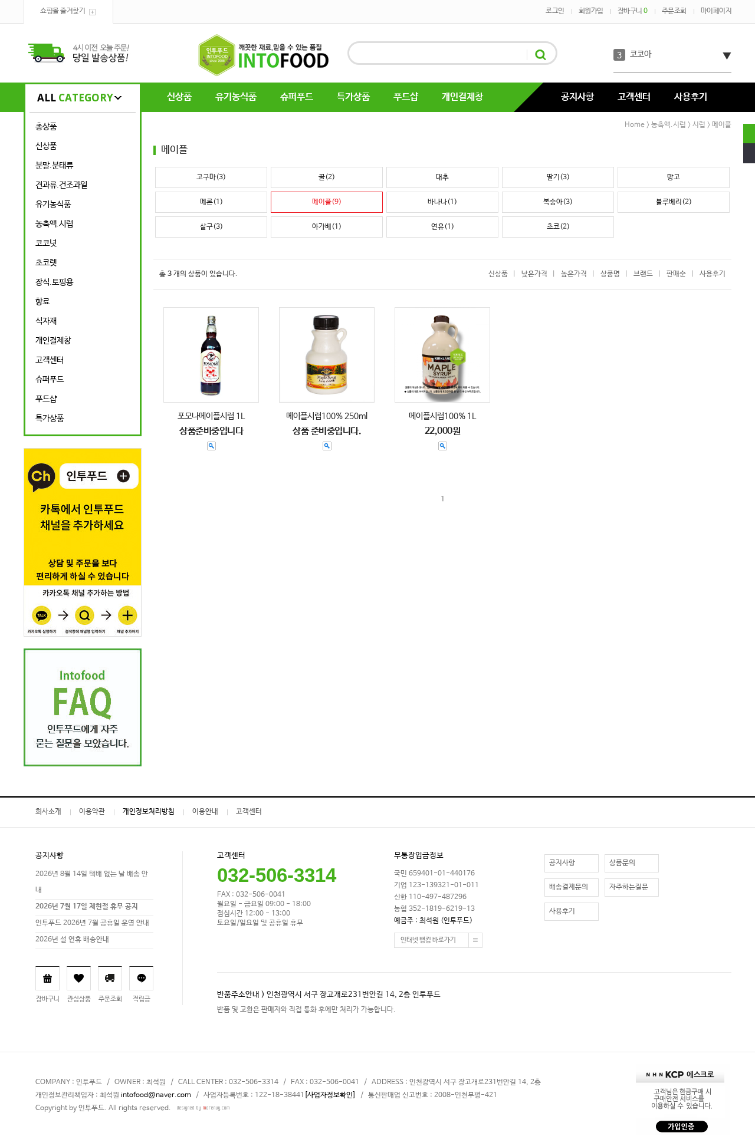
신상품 (179, 97)
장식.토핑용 (54, 282)
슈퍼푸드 (296, 97)
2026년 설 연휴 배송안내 (72, 940)
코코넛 (46, 243)
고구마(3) (211, 177)
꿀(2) (327, 177)
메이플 (721, 125)
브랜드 (643, 274)
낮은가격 (534, 274)
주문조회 (674, 11)
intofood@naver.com (156, 1095)
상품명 (610, 274)
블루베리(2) (674, 202)
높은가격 (574, 274)
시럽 (698, 125)
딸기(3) (558, 177)
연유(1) (442, 227)
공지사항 (577, 97)
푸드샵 (405, 97)
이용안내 (205, 812)
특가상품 (353, 97)
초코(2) (558, 227)
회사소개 (48, 812)
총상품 (46, 126)
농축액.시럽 (54, 224)
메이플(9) (327, 202)
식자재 (46, 321)
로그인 (555, 11)
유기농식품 (236, 97)
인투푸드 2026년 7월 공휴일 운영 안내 (92, 923)
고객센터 (634, 97)
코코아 (640, 54)
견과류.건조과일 (61, 185)
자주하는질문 (628, 887)
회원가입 (591, 11)
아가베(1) (327, 227)
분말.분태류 (54, 165)
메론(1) (211, 202)
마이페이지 (716, 11)
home (635, 125)
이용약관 (92, 812)
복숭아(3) (558, 202)
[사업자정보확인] (330, 1095)
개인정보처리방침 (149, 812)
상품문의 (622, 863)
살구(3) (211, 227)
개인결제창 (462, 97)
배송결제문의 (568, 887)
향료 (42, 302)
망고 (673, 177)
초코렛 (46, 263)
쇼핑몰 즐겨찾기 (62, 11)
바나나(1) (442, 202)
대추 (442, 177)
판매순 (676, 274)
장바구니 (633, 11)
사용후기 (690, 97)
